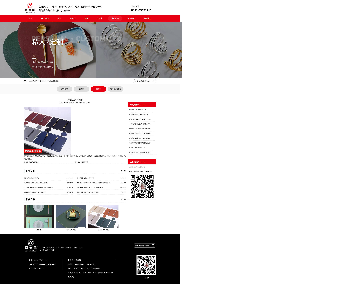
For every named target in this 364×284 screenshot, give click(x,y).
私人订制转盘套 (115, 89)
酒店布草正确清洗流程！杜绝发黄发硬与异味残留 (38, 187)
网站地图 (32, 268)
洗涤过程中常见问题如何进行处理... (140, 152)
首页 (30, 18)
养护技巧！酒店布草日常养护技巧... (140, 124)
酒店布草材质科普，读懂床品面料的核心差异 (90, 187)
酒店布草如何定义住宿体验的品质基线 (88, 192)
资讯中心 (131, 18)
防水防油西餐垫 (33, 162)
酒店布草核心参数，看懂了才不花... (140, 119)
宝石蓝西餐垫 (84, 162)
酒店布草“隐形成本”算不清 (31, 178)
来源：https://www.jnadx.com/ (80, 102)
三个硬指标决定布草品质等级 (85, 178)
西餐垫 (56, 81)
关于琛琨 (45, 18)
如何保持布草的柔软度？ (137, 147)
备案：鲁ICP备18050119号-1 (80, 272)
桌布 (59, 18)
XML (39, 268)
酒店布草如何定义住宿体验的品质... (140, 143)
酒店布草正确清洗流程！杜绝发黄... (140, 129)
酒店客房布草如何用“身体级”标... (140, 138)
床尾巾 (100, 18)
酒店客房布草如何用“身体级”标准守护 (35, 192)
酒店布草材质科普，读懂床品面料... (140, 133)
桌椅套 (73, 18)
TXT (43, 268)
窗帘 (86, 18)
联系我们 (147, 18)
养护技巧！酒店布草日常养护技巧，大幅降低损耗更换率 (93, 183)
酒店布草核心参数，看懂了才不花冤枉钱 (36, 183)
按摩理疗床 (64, 89)
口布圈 (81, 89)
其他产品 (115, 18)
